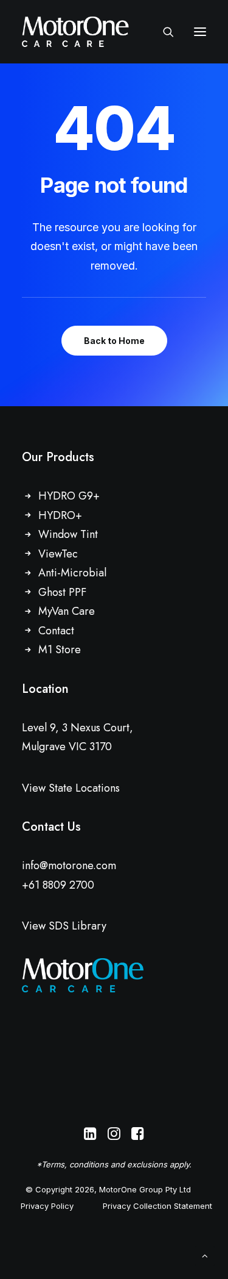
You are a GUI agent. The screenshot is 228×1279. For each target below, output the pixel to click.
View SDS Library (64, 926)
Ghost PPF (62, 592)
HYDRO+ (60, 515)
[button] (200, 31)
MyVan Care (66, 611)
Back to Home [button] (114, 340)
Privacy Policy (47, 1206)
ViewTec (58, 554)
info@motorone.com (69, 865)
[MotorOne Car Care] (75, 31)
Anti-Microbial (72, 573)
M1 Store (59, 649)
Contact (56, 631)
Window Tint (68, 534)
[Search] (163, 31)
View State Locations (71, 788)
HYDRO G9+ (69, 496)
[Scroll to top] (205, 1255)
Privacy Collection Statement (157, 1206)
